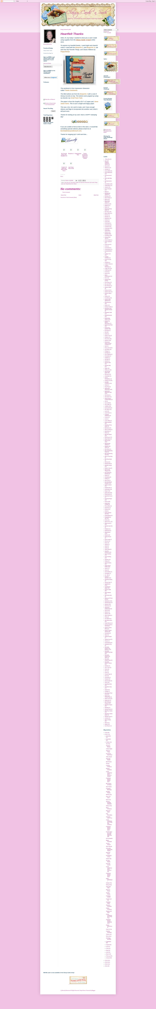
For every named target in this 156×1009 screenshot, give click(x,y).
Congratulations (108, 251)
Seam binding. (108, 556)
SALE (106, 546)
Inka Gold (107, 395)
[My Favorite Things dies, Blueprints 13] (64, 150)
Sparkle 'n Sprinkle (107, 577)
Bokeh (106, 207)
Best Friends (109, 761)
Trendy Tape (107, 674)
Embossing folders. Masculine (107, 322)
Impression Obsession (84, 182)
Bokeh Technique (109, 841)
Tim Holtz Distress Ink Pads (108, 652)
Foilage (106, 351)
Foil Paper (107, 349)
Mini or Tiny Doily (108, 456)
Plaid (106, 511)
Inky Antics (107, 396)
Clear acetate (108, 240)
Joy (105, 401)
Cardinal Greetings (109, 932)
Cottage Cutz (108, 253)
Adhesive (107, 167)
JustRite (106, 406)
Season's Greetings (109, 906)
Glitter (106, 368)
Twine (106, 682)
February (108, 956)
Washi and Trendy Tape (107, 696)
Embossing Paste (109, 325)
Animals (106, 169)
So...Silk (106, 575)
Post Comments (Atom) (72, 197)
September (108, 941)
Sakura (106, 544)
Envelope (107, 330)
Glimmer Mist (108, 362)
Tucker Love (108, 934)
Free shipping (108, 354)
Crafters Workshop (107, 266)
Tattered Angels (108, 636)
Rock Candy (107, 539)
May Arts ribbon (108, 434)
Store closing (108, 615)
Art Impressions (108, 181)
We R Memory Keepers (108, 702)
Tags (106, 634)
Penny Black (107, 506)
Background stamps (107, 194)
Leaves (106, 417)
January (108, 958)
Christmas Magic (108, 903)
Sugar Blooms (108, 623)
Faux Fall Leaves (108, 864)
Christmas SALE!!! (108, 896)
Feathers (107, 337)
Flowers (106, 340)
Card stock (107, 225)
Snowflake (107, 573)
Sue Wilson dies (108, 620)
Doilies (106, 296)
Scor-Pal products (107, 552)
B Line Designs (108, 188)
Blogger (93, 990)
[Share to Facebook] (83, 180)
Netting (106, 478)
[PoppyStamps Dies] (78, 150)
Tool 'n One (107, 667)
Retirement (107, 530)
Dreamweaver (108, 302)
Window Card (108, 716)
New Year (107, 480)
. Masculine (107, 159)
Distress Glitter (108, 287)
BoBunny (107, 205)
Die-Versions (107, 285)
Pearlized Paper (108, 498)
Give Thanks (109, 786)
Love (106, 419)
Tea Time (108, 743)
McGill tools (107, 437)
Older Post (96, 195)
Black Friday (107, 197)
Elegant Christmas (109, 769)
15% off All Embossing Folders (109, 849)
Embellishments (108, 315)
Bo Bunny (107, 204)
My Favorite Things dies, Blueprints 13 (64, 155)
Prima (106, 520)
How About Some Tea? (109, 754)
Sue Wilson (107, 618)
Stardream (107, 605)
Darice (106, 273)
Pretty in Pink (109, 805)
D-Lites (106, 271)
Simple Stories (108, 562)
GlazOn (106, 361)
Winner (106, 722)
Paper (106, 491)
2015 (106, 734)
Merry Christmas (109, 808)
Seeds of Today (108, 751)
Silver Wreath (109, 846)
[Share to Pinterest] (85, 180)
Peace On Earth (108, 811)
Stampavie (107, 601)
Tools (106, 669)
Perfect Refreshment (109, 926)
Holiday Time (109, 883)
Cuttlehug (107, 270)
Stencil (106, 610)
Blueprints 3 (71, 153)
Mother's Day (108, 468)
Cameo (106, 220)
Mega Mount (107, 439)
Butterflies (107, 218)
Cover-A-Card (108, 259)
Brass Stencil (108, 213)
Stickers (106, 612)
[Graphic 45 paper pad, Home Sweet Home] (64, 164)
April (107, 952)
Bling (106, 199)
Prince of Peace (108, 890)
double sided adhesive (108, 300)
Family (106, 333)
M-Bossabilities (108, 422)
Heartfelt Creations (107, 383)
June (107, 948)
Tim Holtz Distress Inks (107, 660)
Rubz (106, 542)
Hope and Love (108, 797)
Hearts (106, 385)
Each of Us (108, 799)
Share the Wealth (108, 759)
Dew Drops (107, 282)
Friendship (107, 356)
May (107, 950)
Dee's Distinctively (107, 276)
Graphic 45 (77, 182)
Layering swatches (107, 415)
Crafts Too (107, 268)
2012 (106, 964)
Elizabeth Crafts (108, 312)
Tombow (107, 665)
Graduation (107, 376)
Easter (106, 305)
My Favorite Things (93, 182)
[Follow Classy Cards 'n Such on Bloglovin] (50, 78)
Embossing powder (107, 328)
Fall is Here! (108, 936)
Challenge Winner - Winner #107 (108, 780)
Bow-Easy (107, 211)
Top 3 (106, 670)
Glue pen (107, 374)
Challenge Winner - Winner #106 (108, 828)
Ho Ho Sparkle (109, 838)
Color (106, 246)
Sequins (106, 559)
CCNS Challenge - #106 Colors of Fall (109, 869)
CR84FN (107, 262)
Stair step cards (108, 595)
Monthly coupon (108, 465)
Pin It (62, 176)
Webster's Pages (108, 704)
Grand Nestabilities (107, 378)
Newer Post (63, 195)
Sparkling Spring (108, 579)
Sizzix (106, 568)
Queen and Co (108, 523)
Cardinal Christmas (109, 766)
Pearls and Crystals (107, 504)
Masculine (107, 431)
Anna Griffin (107, 171)
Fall (105, 332)
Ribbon (106, 535)
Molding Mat (107, 463)
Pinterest (107, 509)
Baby (106, 191)
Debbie (66, 180)
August (108, 944)
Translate (109, 32)
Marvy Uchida (108, 429)
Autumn (106, 187)
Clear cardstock (108, 241)
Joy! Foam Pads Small (71, 168)
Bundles (106, 216)
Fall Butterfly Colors (108, 856)
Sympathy (107, 633)
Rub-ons (107, 541)
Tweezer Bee (108, 680)
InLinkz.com (63, 174)
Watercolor (107, 700)
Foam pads (72, 182)
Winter (106, 724)
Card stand (107, 223)
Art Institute (107, 183)
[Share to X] (82, 180)
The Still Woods (108, 861)
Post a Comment (66, 192)
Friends (107, 763)
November (108, 739)
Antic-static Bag (108, 178)
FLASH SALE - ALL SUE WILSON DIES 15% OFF (109, 834)
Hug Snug (107, 386)
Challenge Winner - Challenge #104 (109, 921)
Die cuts (68, 182)
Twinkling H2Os (108, 684)
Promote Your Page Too (48, 53)
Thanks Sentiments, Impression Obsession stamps (85, 156)
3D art (106, 166)
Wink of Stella (108, 719)
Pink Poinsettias (109, 814)
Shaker (106, 561)
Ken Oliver (107, 409)
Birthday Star (109, 794)
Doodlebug (107, 298)
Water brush (107, 698)
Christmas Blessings (109, 789)
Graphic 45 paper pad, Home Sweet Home (64, 169)
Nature (106, 475)
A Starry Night (109, 748)
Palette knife (107, 487)
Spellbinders (107, 584)
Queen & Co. (107, 521)
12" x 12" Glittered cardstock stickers (107, 162)
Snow (106, 570)
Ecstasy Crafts (108, 306)
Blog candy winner (107, 202)
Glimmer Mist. (108, 365)
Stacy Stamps (108, 592)
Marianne (107, 427)
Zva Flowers (107, 726)
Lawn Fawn (107, 412)
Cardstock (107, 226)
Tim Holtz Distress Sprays (108, 662)
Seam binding (108, 554)
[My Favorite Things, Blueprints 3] (71, 150)
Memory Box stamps (107, 444)
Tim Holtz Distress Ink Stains (107, 656)
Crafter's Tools (108, 264)
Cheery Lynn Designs (107, 233)
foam (106, 346)
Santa (106, 547)
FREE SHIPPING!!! (109, 880)
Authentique (107, 185)
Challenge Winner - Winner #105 (108, 875)
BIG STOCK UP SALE (108, 784)
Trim (106, 675)
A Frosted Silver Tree (109, 817)
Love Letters (107, 420)
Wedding (107, 707)
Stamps (75, 183)
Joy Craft (107, 403)
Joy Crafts (107, 404)
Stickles (106, 613)
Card (65, 182)
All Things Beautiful (108, 939)
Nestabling (107, 477)
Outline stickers (108, 484)
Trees (106, 672)
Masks (106, 432)
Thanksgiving (108, 642)
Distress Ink (107, 290)
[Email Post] (76, 180)
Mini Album (107, 449)
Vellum (106, 689)
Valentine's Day (108, 686)
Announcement (108, 175)
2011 (106, 966)
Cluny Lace (107, 244)
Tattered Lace (108, 639)
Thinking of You (108, 644)
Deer (106, 277)
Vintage (106, 691)
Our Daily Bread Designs (108, 482)
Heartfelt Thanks (108, 792)
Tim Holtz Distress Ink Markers (107, 648)
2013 (106, 962)
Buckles (106, 215)
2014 (106, 960)
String (106, 617)
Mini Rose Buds (108, 459)
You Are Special (108, 844)
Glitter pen (107, 370)
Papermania (107, 494)
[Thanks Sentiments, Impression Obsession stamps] (85, 150)
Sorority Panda (108, 893)
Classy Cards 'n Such (47, 50)
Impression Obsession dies (108, 392)
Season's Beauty (108, 746)
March (107, 954)
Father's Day (107, 335)
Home (80, 195)
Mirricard (107, 462)
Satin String (107, 549)
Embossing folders (107, 319)
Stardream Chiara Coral (107, 608)
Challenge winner (107, 230)
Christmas (107, 235)
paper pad (63, 183)
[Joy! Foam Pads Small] (71, 164)
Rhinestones (107, 532)
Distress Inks (107, 291)
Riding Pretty (109, 884)
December (108, 736)
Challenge (107, 228)
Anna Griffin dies (108, 172)
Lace (106, 411)
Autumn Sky (108, 858)
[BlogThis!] (80, 180)
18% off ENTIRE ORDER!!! (109, 802)
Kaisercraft (107, 407)
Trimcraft (107, 677)
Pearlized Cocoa (108, 496)
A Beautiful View (108, 887)
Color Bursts (107, 249)
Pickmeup (107, 507)
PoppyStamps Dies (78, 154)
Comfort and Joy (108, 899)
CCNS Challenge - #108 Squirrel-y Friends (109, 774)
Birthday (106, 196)
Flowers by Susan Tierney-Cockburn (108, 343)
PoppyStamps (108, 515)
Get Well (107, 359)
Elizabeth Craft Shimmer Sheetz (108, 309)
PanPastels (107, 489)
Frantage (107, 352)
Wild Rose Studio (108, 711)
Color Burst (107, 247)
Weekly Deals (108, 709)
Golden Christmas (109, 909)
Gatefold (107, 357)
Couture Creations (107, 257)
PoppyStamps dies (69, 183)
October (108, 742)
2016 (106, 732)
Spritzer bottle (108, 589)
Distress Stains (108, 293)
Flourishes (107, 338)
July (107, 946)
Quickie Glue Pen (109, 526)
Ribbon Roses (108, 536)
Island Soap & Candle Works (108, 399)
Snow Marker (108, 571)
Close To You (109, 929)
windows (107, 718)
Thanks (106, 641)
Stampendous (108, 602)
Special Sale (107, 582)
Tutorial (106, 679)
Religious (107, 528)
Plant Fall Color (108, 853)
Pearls (106, 501)
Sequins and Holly (109, 912)
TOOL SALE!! (109, 756)
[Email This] (79, 180)
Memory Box (107, 440)
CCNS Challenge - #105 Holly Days (109, 916)
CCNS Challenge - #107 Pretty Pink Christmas (109, 822)
